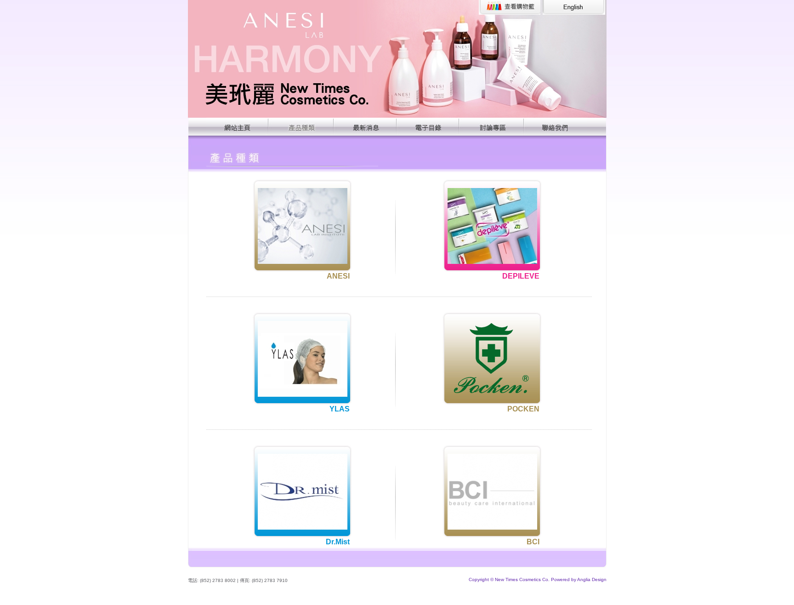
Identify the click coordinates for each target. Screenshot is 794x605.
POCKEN (523, 409)
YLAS (339, 409)
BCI (533, 542)
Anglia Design (592, 579)
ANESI (338, 276)
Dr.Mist (338, 542)
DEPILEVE (520, 276)
